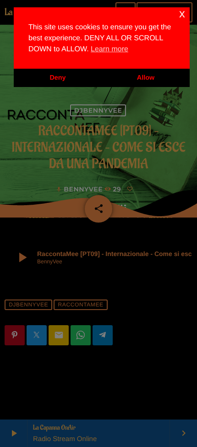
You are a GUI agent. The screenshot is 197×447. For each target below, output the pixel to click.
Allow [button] (145, 78)
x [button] (182, 14)
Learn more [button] (109, 49)
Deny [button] (57, 78)
